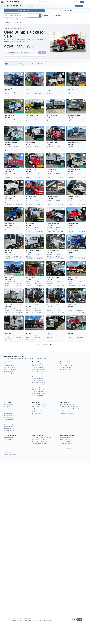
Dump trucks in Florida (37, 363)
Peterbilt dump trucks (9, 367)
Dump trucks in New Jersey (39, 371)
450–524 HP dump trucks (10, 456)
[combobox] (10, 22)
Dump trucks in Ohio (37, 374)
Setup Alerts (79, 6)
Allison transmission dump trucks (40, 439)
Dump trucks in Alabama (38, 386)
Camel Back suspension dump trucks (69, 406)
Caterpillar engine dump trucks (39, 408)
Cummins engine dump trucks (39, 404)
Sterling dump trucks (9, 374)
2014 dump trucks (9, 419)
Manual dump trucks (9, 437)
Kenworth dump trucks (10, 365)
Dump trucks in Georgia (38, 376)
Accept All (79, 619)
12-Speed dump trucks (66, 446)
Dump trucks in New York (38, 382)
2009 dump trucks (9, 428)
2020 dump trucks (9, 408)
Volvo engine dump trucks (38, 413)
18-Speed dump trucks (66, 443)
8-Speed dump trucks (66, 437)
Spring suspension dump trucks (68, 409)
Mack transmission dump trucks (40, 441)
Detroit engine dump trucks (39, 411)
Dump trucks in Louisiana (38, 395)
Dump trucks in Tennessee (38, 367)
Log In (82, 1)
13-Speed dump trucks (66, 445)
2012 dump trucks (8, 422)
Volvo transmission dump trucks (39, 443)
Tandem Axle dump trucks (66, 367)
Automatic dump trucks (10, 439)
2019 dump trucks (9, 409)
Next (84, 68)
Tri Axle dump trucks (65, 363)
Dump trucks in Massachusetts (39, 391)
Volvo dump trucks (9, 376)
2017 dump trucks (8, 413)
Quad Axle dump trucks (66, 365)
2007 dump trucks (9, 432)
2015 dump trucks (9, 417)
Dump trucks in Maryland (38, 387)
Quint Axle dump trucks (66, 369)
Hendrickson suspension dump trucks (69, 411)
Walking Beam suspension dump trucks (69, 408)
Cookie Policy (50, 620)
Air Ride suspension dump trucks (68, 404)
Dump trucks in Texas (37, 365)
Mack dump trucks (9, 363)
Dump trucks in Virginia (38, 389)
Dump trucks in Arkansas (38, 378)
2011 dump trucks (8, 424)
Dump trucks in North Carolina (39, 369)
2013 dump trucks (9, 421)
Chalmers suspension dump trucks (68, 413)
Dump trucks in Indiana (38, 384)
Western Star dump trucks (10, 369)
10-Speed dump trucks (66, 441)
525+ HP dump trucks (9, 457)
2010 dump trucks (8, 426)
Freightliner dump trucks (10, 371)
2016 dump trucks (9, 415)
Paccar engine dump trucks (39, 409)
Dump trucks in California (38, 397)
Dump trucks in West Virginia (39, 398)
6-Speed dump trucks (66, 439)
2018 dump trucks (9, 411)
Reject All (73, 619)
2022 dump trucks (8, 404)
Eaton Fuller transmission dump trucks (41, 437)
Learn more (44, 620)
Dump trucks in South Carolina (39, 393)
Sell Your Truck (75, 1)
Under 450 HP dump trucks (11, 454)
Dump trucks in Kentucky (38, 380)
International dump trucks (10, 373)
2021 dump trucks (8, 406)
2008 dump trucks (9, 430)
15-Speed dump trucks (65, 448)
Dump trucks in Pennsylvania (39, 373)
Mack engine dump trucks (38, 406)
